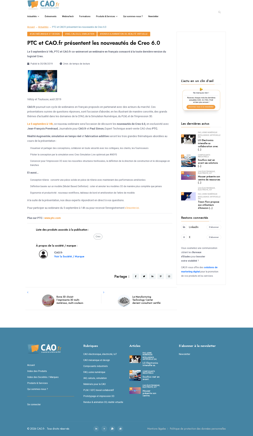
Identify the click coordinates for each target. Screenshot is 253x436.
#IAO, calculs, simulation (79, 34)
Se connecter (34, 404)
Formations (84, 16)
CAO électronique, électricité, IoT (206, 172)
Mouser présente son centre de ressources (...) (209, 179)
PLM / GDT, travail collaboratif (98, 390)
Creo (98, 236)
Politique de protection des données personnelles (198, 429)
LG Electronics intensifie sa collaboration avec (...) (208, 145)
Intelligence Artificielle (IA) (209, 136)
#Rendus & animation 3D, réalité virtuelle (124, 34)
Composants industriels (204, 156)
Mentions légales (156, 429)
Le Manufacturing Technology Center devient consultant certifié (146, 300)
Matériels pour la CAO (94, 384)
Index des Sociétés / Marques (43, 377)
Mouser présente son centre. (149, 393)
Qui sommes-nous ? (133, 16)
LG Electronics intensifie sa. (150, 364)
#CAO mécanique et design (45, 34)
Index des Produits (37, 371)
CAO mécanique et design (96, 360)
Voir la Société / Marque (69, 256)
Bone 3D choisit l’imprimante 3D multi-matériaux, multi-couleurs (70, 300)
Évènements (51, 16)
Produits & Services (105, 16)
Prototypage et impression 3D (98, 396)
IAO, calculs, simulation (95, 378)
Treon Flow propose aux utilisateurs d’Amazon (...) (208, 205)
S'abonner (214, 227)
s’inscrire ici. (132, 207)
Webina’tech (68, 16)
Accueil (31, 27)
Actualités (32, 16)
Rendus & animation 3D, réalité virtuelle (103, 402)
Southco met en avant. (151, 378)
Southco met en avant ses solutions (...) (208, 163)
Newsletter (153, 16)
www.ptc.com (52, 217)
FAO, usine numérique (207, 132)
